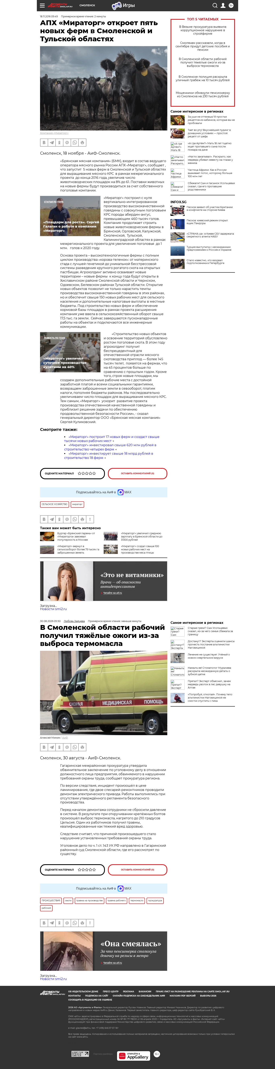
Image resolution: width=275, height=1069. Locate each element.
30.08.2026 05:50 (50, 621)
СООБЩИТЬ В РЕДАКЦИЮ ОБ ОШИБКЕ (90, 1000)
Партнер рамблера (103, 1054)
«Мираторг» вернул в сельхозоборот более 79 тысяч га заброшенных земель (78, 549)
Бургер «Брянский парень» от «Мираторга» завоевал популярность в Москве (76, 536)
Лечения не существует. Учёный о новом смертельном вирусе (209, 656)
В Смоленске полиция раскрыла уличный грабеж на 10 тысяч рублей (203, 78)
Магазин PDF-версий (182, 995)
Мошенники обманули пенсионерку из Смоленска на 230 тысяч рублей (203, 94)
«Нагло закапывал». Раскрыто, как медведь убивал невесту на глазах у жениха (210, 160)
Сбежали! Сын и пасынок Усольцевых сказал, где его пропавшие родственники (211, 186)
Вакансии (145, 991)
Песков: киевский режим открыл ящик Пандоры (207, 222)
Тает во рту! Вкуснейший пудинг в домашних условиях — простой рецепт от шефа (209, 133)
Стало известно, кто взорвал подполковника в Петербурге (205, 262)
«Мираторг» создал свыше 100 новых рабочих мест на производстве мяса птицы (140, 549)
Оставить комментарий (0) (137, 473)
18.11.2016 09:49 (49, 16)
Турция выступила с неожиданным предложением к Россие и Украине (209, 248)
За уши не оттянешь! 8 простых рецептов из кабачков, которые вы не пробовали (211, 120)
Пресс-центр (110, 991)
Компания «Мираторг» (54, 133)
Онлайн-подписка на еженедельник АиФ (139, 995)
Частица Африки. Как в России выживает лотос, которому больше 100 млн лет (210, 173)
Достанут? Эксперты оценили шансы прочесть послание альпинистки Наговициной (211, 644)
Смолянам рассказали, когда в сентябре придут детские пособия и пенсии (203, 46)
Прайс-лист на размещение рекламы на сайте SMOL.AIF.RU (193, 991)
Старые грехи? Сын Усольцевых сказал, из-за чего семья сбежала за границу (210, 631)
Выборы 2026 (208, 995)
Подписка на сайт (96, 995)
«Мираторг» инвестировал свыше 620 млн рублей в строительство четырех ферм (110, 447)
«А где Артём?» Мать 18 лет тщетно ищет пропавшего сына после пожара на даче (210, 146)
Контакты (74, 995)
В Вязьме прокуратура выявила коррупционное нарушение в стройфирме (202, 30)
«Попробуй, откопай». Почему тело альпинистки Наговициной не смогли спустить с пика (210, 697)
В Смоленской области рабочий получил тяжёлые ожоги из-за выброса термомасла (203, 62)
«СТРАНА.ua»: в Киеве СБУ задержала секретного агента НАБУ (210, 235)
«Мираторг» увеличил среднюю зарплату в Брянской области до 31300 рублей (141, 536)
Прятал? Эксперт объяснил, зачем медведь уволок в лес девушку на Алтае (209, 684)
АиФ (65, 737)
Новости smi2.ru (53, 609)
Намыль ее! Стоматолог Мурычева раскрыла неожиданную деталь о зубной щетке (209, 671)
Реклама (128, 991)
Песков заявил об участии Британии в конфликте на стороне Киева (210, 208)
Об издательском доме (83, 991)
